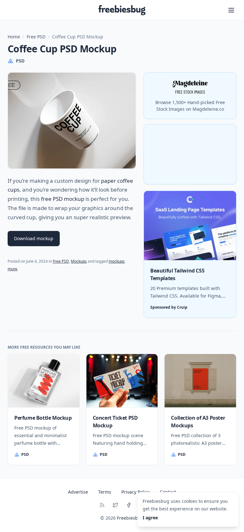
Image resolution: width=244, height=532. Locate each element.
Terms (104, 492)
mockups (117, 261)
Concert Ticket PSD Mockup (115, 421)
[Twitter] (115, 505)
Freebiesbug (130, 518)
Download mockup (33, 238)
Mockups (79, 261)
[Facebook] (128, 505)
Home (14, 37)
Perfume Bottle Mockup (43, 417)
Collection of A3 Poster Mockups (198, 421)
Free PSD (36, 37)
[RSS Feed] (102, 505)
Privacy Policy (135, 492)
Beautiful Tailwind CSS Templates (177, 274)
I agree (150, 518)
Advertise (78, 492)
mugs (12, 269)
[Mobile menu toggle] (231, 10)
